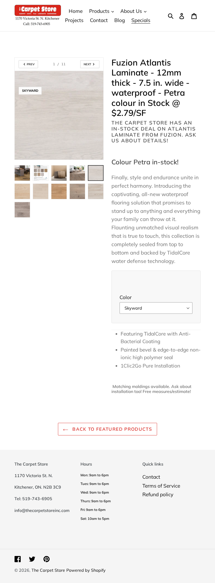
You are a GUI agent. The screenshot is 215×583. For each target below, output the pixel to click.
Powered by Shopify (86, 570)
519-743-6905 (37, 498)
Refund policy (157, 494)
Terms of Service (161, 486)
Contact (151, 477)
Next (87, 64)
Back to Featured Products (111, 429)
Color (126, 297)
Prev (31, 64)
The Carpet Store (48, 570)
